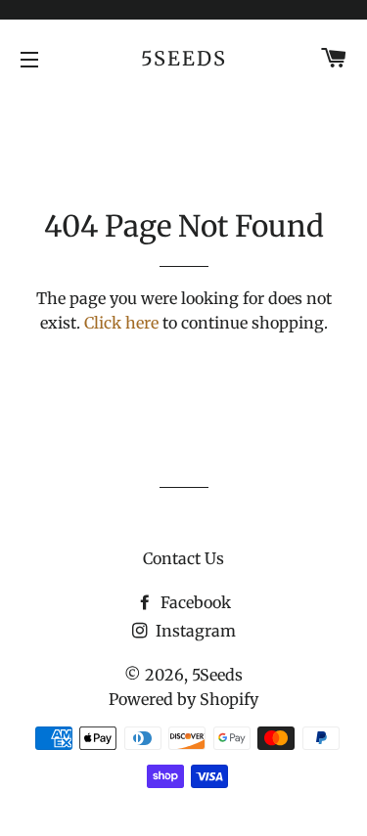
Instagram (194, 630)
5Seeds (184, 58)
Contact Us (183, 558)
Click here (121, 322)
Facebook (194, 602)
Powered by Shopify (183, 699)
